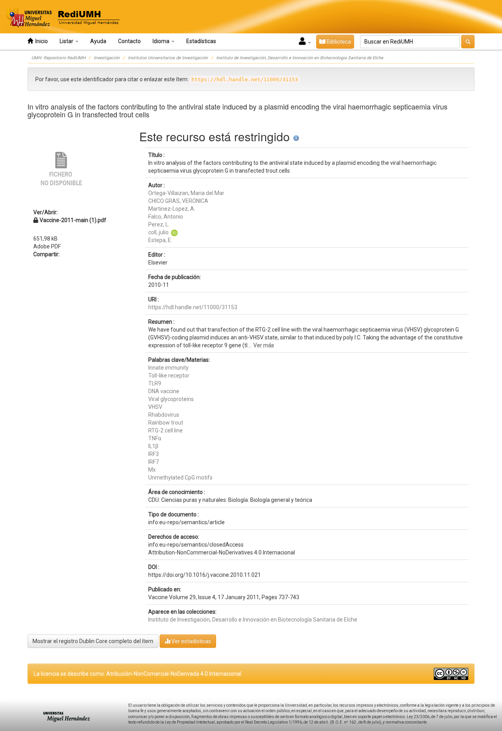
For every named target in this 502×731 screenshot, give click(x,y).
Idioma (162, 41)
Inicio (40, 41)
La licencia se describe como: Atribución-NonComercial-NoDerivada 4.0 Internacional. (138, 674)
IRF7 (153, 462)
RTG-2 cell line (165, 430)
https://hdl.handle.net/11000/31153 (192, 307)
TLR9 (154, 383)
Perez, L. (158, 224)
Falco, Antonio (165, 216)
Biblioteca (338, 41)
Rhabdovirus (163, 415)
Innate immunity (168, 368)
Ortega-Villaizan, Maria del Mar (186, 193)
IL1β (153, 446)
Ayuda (98, 41)
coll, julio (158, 232)
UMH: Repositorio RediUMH (58, 57)
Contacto (129, 41)
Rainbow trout (165, 422)
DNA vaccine (163, 391)
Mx (152, 470)
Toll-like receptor (168, 375)
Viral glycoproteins (171, 399)
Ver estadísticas (190, 641)
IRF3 (153, 454)
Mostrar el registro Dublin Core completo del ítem (93, 641)
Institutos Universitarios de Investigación (168, 57)
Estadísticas (201, 41)
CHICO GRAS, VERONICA (178, 201)
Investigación (107, 57)
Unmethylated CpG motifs (180, 477)
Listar (67, 41)
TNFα (154, 438)
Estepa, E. (160, 240)
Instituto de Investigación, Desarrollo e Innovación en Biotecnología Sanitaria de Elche (299, 57)
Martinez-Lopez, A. (171, 209)
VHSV (155, 407)
